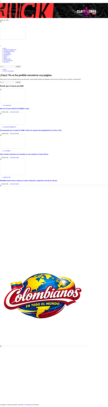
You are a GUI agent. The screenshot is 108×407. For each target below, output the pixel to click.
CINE (5, 57)
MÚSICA (6, 56)
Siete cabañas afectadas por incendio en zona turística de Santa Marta (24, 154)
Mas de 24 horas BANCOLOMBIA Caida (14, 108)
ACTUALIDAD (7, 60)
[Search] (0, 65)
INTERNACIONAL (9, 51)
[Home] (0, 44)
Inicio (4, 48)
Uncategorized (7, 105)
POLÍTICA (6, 62)
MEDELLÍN (6, 59)
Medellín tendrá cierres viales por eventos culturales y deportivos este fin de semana (28, 180)
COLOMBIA (7, 53)
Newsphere (28, 404)
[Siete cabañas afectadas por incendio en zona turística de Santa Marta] (12, 148)
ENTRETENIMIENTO (9, 50)
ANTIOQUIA (7, 54)
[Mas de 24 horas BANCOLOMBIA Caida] (12, 102)
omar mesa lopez (14, 112)
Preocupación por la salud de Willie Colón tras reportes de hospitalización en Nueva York (31, 130)
